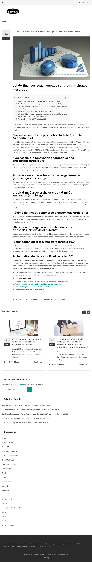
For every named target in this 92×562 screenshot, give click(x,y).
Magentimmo (68, 127)
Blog (26, 555)
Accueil (81, 2)
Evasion (5, 473)
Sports (4, 521)
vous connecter (17, 385)
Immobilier (6, 486)
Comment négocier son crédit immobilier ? (32, 287)
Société (5, 516)
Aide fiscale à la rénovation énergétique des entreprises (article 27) (40, 104)
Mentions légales (38, 555)
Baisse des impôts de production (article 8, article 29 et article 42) (39, 101)
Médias (4, 503)
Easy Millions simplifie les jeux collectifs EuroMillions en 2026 (25, 423)
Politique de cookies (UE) (58, 555)
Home (18, 32)
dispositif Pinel (52, 263)
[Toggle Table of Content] (64, 98)
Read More (38, 362)
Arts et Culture (7, 442)
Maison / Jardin (7, 499)
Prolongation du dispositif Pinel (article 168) (32, 119)
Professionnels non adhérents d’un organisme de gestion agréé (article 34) (42, 106)
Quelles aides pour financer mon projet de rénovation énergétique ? (42, 281)
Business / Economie (9, 451)
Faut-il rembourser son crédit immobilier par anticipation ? (38, 284)
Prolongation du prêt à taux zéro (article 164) (32, 116)
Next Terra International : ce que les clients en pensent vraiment (27, 405)
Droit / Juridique (28, 32)
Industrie (5, 490)
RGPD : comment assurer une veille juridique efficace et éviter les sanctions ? (26, 342)
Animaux (5, 438)
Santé (4, 512)
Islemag (46, 558)
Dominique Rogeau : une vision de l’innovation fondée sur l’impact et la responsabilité (35, 414)
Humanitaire (6, 482)
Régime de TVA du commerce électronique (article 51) (36, 111)
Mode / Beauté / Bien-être (11, 508)
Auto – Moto (6, 447)
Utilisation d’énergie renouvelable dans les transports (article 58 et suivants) (42, 114)
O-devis (62, 299)
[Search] (29, 389)
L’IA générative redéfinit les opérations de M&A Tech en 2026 (26, 418)
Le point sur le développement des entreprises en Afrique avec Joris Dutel (30, 410)
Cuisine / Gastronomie (10, 456)
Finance (5, 477)
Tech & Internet (8, 525)
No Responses (48, 299)
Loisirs (4, 495)
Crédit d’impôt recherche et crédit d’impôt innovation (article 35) (39, 109)
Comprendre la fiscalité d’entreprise (29, 289)
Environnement (7, 469)
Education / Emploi (9, 464)
